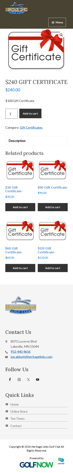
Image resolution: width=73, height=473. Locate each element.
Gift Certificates (31, 127)
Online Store (19, 411)
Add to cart (30, 113)
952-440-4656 (20, 352)
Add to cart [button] (20, 207)
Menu (59, 22)
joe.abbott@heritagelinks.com (31, 357)
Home (14, 404)
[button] (61, 35)
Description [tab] (17, 141)
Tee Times (17, 418)
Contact (16, 426)
